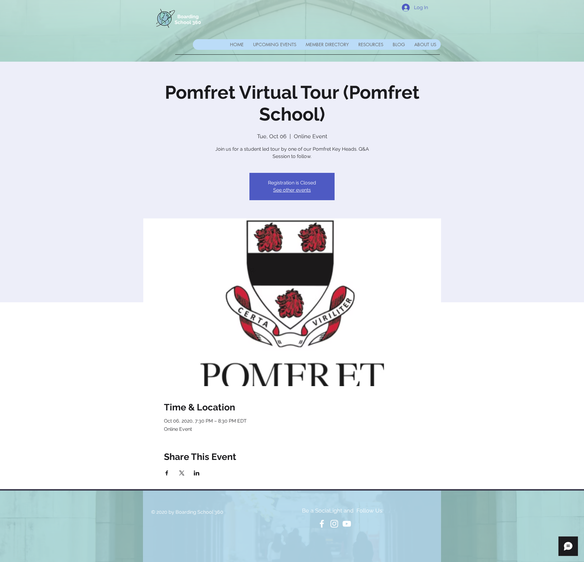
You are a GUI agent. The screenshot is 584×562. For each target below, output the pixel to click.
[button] (327, 44)
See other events (292, 190)
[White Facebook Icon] (322, 524)
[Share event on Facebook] (167, 473)
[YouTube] (347, 524)
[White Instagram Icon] (334, 524)
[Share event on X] (182, 473)
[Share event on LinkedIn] (197, 473)
